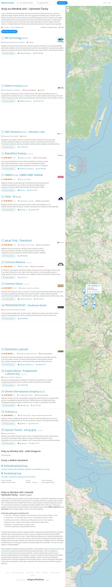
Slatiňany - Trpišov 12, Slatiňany (29, 288)
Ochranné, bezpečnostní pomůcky (12, 553)
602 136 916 (40, 299)
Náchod (21, 469)
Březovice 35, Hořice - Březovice (12, 377)
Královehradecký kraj (15, 465)
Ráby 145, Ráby (24, 266)
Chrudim (4, 477)
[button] (94, 303)
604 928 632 (24, 318)
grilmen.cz (23, 424)
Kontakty (45, 573)
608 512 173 (35, 443)
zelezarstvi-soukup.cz (27, 169)
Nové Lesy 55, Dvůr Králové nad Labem (14, 310)
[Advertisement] (32, 69)
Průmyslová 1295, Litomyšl (10, 136)
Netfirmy (9, 3)
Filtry (62, 27)
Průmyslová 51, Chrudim (27, 201)
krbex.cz (22, 190)
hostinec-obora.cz (26, 299)
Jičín (15, 469)
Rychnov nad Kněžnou (34, 469)
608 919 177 (42, 365)
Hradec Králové (7, 469)
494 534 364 (39, 53)
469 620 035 (24, 256)
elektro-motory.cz (25, 101)
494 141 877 (35, 424)
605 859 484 (24, 385)
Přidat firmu (30, 573)
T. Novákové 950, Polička (26, 395)
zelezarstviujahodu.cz (27, 365)
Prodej (7, 27)
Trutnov (46, 469)
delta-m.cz (23, 210)
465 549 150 (39, 101)
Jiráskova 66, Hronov (25, 158)
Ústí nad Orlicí (29, 477)
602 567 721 (24, 277)
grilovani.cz (23, 443)
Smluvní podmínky (17, 573)
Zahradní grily (5, 455)
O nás (38, 573)
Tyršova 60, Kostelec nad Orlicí (27, 354)
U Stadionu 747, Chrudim (27, 245)
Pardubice (13, 477)
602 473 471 (33, 190)
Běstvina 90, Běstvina (9, 433)
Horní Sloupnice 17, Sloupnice (11, 90)
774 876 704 (24, 147)
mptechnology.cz (25, 53)
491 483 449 (42, 169)
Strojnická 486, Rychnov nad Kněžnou (14, 42)
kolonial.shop (24, 405)
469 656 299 (35, 210)
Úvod (7, 573)
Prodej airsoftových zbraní (52, 549)
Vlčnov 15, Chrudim (25, 179)
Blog (47, 580)
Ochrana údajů (54, 573)
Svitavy (20, 477)
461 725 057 (37, 405)
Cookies (32, 575)
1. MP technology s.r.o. (94, 286)
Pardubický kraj (12, 473)
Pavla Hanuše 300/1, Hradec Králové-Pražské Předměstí (36, 415)
